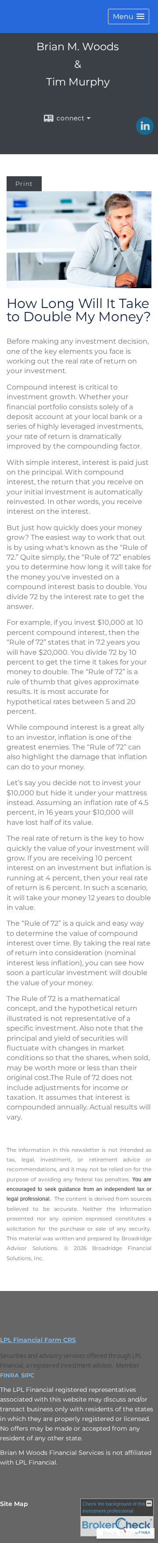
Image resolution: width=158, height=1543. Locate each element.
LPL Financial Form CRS (38, 1340)
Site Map (14, 1504)
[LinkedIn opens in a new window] (145, 131)
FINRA (9, 1375)
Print (24, 184)
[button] (128, 16)
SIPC (27, 1375)
